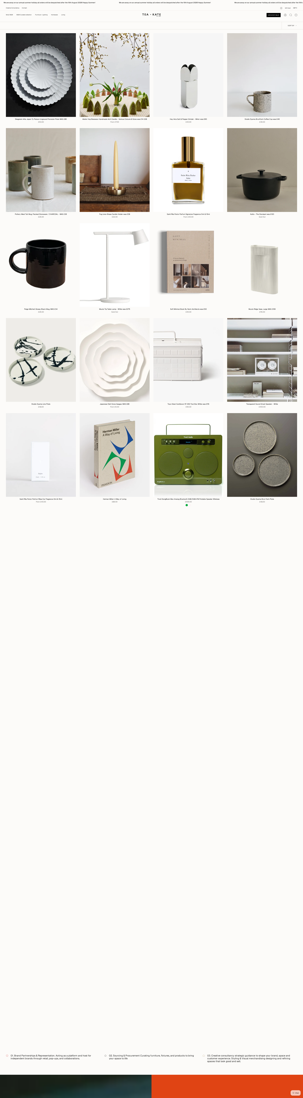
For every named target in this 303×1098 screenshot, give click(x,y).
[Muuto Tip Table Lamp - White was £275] (115, 265)
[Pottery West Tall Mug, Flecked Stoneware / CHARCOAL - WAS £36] (41, 170)
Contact (24, 8)
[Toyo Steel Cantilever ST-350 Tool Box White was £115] (188, 360)
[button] (41, 15)
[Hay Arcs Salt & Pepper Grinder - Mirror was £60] (188, 75)
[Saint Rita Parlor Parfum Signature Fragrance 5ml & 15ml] (188, 170)
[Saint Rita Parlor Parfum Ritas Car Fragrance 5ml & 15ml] (41, 455)
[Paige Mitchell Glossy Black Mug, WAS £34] (41, 265)
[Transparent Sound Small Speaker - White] (262, 360)
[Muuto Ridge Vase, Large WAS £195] (262, 265)
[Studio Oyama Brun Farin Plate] (262, 455)
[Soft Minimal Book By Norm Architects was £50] (188, 265)
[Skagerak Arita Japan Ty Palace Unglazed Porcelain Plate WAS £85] (41, 75)
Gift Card (288, 8)
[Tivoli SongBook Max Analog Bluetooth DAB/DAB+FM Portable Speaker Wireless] (188, 455)
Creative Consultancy (12, 8)
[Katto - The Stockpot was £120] (262, 170)
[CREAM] (190, 505)
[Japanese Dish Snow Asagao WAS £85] (115, 360)
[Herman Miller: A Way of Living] (115, 455)
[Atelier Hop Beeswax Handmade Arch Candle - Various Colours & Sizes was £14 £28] (115, 75)
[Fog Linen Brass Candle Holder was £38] (115, 170)
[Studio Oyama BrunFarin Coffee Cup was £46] (262, 75)
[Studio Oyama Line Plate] (41, 360)
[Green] (187, 505)
